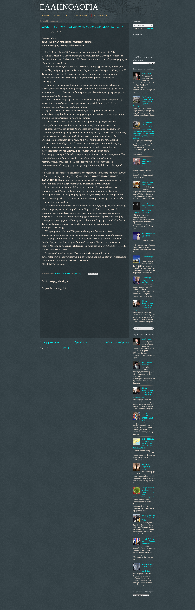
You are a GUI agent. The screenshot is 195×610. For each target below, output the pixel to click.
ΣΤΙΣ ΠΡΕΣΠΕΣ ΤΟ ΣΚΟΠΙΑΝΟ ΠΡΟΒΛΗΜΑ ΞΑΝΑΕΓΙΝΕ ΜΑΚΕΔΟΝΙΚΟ (143, 443)
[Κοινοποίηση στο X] (93, 274)
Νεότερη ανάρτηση (50, 342)
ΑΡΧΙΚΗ (46, 15)
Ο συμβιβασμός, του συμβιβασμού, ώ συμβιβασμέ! (148, 541)
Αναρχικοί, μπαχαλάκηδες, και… (147, 466)
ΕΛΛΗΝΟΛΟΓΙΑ (69, 6)
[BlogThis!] (91, 274)
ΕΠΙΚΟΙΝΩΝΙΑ (60, 15)
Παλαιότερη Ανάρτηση (116, 342)
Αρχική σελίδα (82, 342)
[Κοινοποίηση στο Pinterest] (97, 274)
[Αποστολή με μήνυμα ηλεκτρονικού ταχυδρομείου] (89, 274)
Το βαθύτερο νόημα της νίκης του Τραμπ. (147, 280)
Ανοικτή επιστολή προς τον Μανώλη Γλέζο (148, 518)
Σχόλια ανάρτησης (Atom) (59, 348)
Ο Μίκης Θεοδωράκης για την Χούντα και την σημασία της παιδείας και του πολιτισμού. (143, 207)
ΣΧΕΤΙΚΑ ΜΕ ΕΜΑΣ (80, 15)
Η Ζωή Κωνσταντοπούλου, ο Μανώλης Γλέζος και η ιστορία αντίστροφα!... (143, 305)
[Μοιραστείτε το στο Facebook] (95, 274)
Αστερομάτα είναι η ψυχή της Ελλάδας (148, 235)
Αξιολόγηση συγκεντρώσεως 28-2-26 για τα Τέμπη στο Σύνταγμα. (143, 101)
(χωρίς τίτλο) (146, 73)
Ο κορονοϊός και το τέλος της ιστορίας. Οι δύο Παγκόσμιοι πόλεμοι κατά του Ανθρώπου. (144, 492)
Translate (149, 28)
